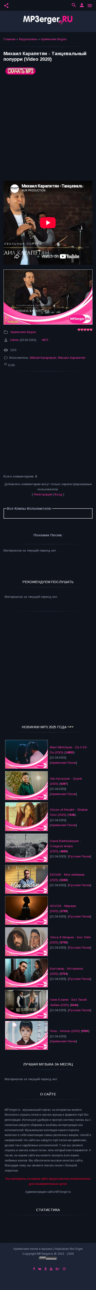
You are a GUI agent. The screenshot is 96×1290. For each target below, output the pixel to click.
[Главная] (48, 21)
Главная (9, 39)
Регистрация (43, 494)
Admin (14, 340)
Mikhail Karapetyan (43, 358)
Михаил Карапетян (71, 358)
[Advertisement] (48, 129)
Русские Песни (79, 856)
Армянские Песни (63, 762)
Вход (58, 494)
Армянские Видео (54, 39)
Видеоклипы (28, 39)
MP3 (45, 340)
